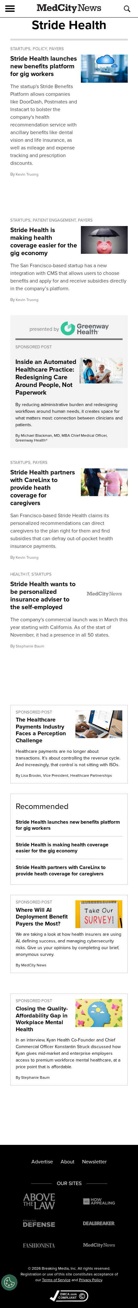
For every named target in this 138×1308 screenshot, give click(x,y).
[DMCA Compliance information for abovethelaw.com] (69, 1296)
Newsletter (94, 1161)
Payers (56, 49)
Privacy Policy (90, 1280)
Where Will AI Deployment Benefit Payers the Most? (42, 917)
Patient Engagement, (55, 220)
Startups (41, 574)
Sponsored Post (33, 347)
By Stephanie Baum (33, 1077)
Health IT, (20, 574)
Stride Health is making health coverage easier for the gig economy (43, 241)
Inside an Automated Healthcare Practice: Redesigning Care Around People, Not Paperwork (45, 377)
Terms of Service (56, 1280)
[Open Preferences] (9, 1282)
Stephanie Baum (30, 646)
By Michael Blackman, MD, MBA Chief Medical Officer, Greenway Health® (61, 438)
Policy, (40, 49)
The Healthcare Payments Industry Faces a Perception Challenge (41, 730)
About (67, 1161)
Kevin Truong (27, 174)
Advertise (42, 1161)
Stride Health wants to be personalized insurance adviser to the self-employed (42, 595)
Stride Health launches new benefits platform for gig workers (43, 66)
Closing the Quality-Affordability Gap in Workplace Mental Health (42, 1018)
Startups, (20, 49)
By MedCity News (31, 965)
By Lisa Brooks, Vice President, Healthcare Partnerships (64, 775)
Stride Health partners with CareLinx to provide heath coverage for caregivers (42, 487)
